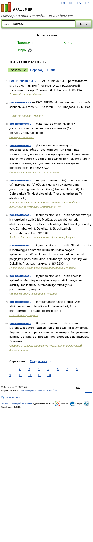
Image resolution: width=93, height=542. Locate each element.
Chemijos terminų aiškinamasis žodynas (33, 293)
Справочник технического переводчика (34, 172)
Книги (68, 42)
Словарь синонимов (21, 137)
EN (63, 3)
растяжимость (20, 102)
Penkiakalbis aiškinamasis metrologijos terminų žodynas (42, 237)
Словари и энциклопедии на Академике (37, 16)
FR (87, 3)
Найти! (83, 24)
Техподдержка (28, 390)
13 (49, 375)
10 (20, 375)
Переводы (24, 42)
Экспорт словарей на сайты (16, 403)
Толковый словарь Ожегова (26, 115)
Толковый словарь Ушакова (26, 94)
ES (79, 3)
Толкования (46, 35)
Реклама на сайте (47, 390)
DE (71, 3)
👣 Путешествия (10, 397)
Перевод (36, 70)
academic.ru (16, 7)
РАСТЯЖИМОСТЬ (22, 81)
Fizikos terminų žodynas (23, 315)
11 (30, 375)
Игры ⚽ (25, 50)
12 (39, 375)
